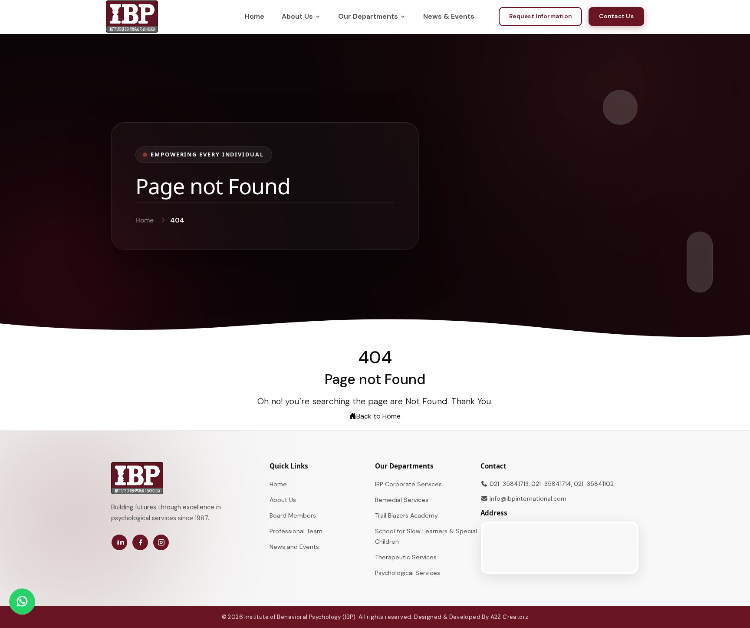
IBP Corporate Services (408, 484)
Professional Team (296, 531)
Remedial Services (401, 500)
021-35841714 (551, 484)
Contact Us (616, 16)
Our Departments (368, 16)
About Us (297, 16)
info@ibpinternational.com (528, 498)
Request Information (540, 16)
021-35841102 (594, 484)
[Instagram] (161, 542)
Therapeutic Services (406, 557)
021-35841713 (509, 484)
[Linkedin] (119, 542)
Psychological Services (407, 573)
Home (254, 16)
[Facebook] (140, 542)
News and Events (294, 547)
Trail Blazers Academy (406, 515)
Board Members (293, 515)
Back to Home (378, 416)
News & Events (448, 16)
